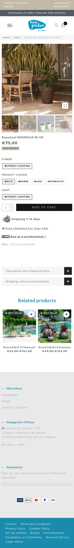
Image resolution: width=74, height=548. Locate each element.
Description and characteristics (28, 271)
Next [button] (61, 81)
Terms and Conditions (35, 524)
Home (6, 37)
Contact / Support (14, 407)
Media (6, 401)
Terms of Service (57, 537)
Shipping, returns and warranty (27, 281)
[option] (37, 79)
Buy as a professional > (28, 236)
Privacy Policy (15, 528)
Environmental (54, 532)
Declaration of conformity (23, 537)
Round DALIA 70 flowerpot (19, 347)
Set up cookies (15, 532)
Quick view (31, 314)
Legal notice (14, 541)
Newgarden (10, 395)
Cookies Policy (39, 528)
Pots (17, 37)
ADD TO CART (44, 207)
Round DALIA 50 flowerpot (54, 347)
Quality (35, 532)
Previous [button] (8, 81)
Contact (11, 524)
